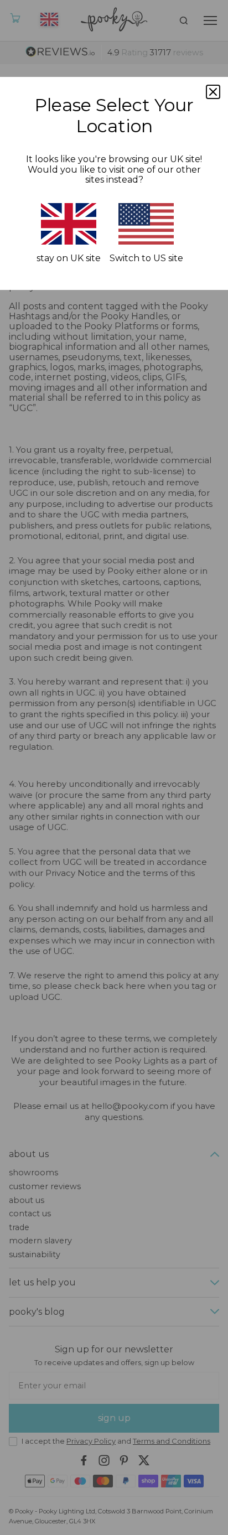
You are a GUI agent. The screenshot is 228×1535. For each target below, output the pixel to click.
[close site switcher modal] (213, 91)
